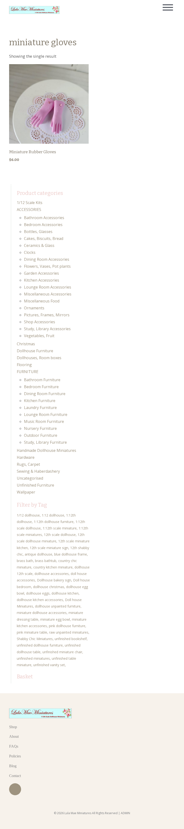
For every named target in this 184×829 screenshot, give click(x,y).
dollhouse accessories (51, 573)
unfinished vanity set (49, 665)
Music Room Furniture (44, 421)
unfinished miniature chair (62, 652)
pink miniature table (32, 632)
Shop (13, 727)
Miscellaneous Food (41, 301)
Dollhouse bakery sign (54, 580)
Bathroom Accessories (44, 217)
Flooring (24, 364)
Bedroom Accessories (43, 224)
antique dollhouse (38, 554)
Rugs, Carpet (28, 464)
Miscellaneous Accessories (47, 294)
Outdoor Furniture (40, 435)
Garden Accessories (41, 273)
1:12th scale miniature (60, 528)
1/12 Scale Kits (29, 202)
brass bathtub (45, 560)
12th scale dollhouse (60, 534)
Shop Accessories (39, 321)
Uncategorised (30, 478)
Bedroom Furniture (41, 386)
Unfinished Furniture (35, 485)
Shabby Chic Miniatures (35, 638)
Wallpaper (26, 492)
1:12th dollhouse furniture (54, 521)
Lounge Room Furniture (45, 414)
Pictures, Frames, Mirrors (46, 315)
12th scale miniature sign (49, 547)
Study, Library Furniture (45, 442)
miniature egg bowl (55, 619)
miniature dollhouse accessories (42, 612)
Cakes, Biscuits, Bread (43, 238)
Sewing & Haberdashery (38, 471)
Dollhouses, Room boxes (39, 357)
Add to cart (49, 91)
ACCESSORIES (29, 209)
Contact (15, 776)
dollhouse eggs (38, 593)
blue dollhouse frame (70, 554)
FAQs (13, 746)
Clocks (29, 252)
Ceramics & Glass (39, 245)
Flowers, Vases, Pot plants (47, 266)
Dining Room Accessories (46, 259)
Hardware (25, 457)
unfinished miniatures (33, 658)
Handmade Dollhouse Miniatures (46, 450)
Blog (13, 766)
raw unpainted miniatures (68, 632)
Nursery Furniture (40, 428)
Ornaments (34, 308)
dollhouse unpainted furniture (57, 606)
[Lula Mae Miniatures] (34, 10)
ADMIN (125, 813)
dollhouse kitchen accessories (40, 599)
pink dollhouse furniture (67, 626)
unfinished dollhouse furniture (40, 645)
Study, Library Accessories (47, 328)
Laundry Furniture (40, 407)
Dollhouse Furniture (35, 350)
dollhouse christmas (48, 587)
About (14, 736)
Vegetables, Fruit (39, 335)
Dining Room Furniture (44, 393)
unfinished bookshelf (71, 638)
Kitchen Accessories (41, 280)
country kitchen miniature (53, 567)
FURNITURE (27, 371)
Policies (15, 756)
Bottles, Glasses (38, 231)
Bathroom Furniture (42, 379)
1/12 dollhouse (28, 515)
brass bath (25, 560)
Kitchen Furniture (39, 400)
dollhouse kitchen (65, 593)
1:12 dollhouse (53, 515)
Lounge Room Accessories (47, 287)
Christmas (26, 343)
